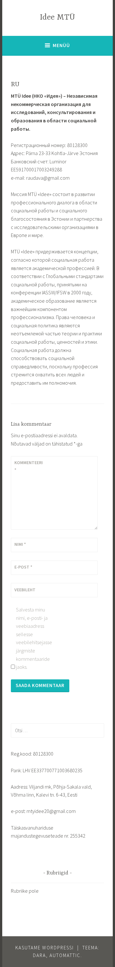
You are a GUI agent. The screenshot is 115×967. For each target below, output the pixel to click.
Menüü (61, 45)
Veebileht (24, 590)
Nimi (20, 544)
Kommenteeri (28, 466)
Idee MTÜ (57, 17)
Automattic (65, 955)
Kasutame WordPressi (44, 948)
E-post (23, 567)
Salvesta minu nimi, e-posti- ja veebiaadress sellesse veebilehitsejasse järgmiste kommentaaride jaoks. (33, 638)
